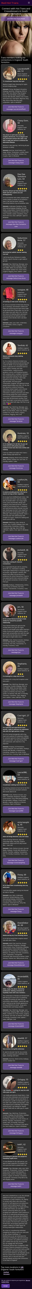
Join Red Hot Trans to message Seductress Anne (16, 277)
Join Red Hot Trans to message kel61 (16, 1185)
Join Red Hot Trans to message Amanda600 (16, 1025)
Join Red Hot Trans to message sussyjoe (16, 332)
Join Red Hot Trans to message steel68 (16, 1066)
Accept (5, 1286)
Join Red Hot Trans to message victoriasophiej (16, 861)
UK (22, 1267)
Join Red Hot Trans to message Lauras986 (16, 810)
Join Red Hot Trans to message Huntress (16, 467)
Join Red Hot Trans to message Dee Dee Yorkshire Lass (16, 224)
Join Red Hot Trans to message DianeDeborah (16, 964)
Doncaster (6, 1274)
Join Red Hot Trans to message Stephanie (16, 703)
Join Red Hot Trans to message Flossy (16, 910)
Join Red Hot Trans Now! (16, 19)
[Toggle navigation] (29, 2)
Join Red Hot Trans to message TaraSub (16, 420)
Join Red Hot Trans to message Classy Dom (16, 161)
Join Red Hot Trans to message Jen (16, 651)
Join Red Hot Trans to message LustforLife (16, 537)
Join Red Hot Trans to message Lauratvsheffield (16, 108)
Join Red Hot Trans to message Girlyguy (16, 1132)
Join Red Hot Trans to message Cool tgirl (16, 760)
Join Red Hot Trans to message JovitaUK (16, 594)
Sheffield (6, 1272)
